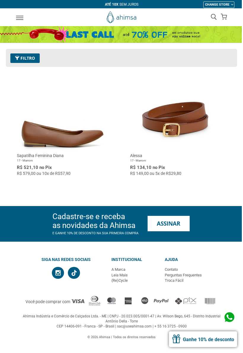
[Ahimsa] (121, 17)
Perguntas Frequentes (183, 275)
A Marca (118, 269)
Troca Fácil (174, 280)
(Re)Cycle (119, 280)
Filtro (27, 58)
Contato (171, 269)
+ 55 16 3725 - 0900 (170, 326)
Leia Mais (119, 275)
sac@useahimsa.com (134, 326)
